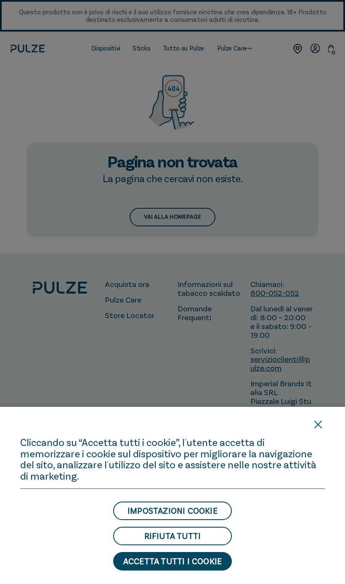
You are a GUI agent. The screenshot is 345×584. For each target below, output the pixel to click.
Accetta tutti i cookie (172, 561)
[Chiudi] (318, 424)
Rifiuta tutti (172, 536)
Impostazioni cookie (172, 510)
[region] (172, 495)
